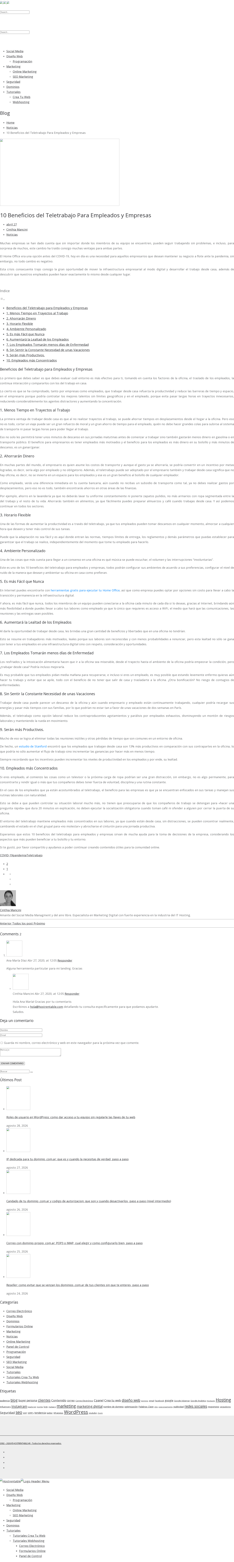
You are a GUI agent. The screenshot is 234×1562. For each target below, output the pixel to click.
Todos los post (23, 923)
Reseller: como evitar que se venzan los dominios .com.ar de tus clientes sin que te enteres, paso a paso (77, 1285)
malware (52, 1407)
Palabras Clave (146, 1406)
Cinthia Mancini (17, 229)
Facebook (159, 1400)
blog (14, 1400)
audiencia (5, 1400)
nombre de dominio (113, 1406)
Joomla (40, 1407)
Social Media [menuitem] (14, 1490)
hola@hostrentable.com (46, 1007)
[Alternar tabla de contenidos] (2, 299)
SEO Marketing (23, 77)
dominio (144, 1401)
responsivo (213, 1406)
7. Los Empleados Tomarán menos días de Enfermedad (47, 345)
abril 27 (11, 224)
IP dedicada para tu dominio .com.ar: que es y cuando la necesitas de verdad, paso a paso (67, 1159)
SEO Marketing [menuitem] (23, 1515)
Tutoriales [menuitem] (13, 1530)
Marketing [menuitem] (13, 1505)
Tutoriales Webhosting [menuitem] (28, 1541)
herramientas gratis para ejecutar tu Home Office (85, 590)
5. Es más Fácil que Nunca (25, 334)
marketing (66, 1406)
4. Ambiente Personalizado (26, 329)
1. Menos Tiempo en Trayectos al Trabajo (37, 313)
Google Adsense (182, 1400)
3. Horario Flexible (19, 324)
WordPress (76, 1412)
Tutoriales (13, 92)
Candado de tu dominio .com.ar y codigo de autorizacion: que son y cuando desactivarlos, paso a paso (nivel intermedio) (88, 1201)
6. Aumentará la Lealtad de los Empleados (37, 339)
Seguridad (13, 82)
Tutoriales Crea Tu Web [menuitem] (29, 1536)
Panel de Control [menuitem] (30, 1556)
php (156, 1407)
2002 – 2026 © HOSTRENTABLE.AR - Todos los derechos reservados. (30, 1443)
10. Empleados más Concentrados (31, 360)
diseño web (131, 1400)
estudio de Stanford (33, 746)
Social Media (14, 51)
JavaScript (32, 1407)
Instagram (19, 1406)
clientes (44, 1400)
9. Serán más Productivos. (25, 355)
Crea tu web (112, 1400)
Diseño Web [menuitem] (14, 1495)
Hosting (223, 1400)
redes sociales (195, 1406)
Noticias (12, 128)
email (151, 1400)
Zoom (100, 1413)
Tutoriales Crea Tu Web (22, 1377)
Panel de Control (17, 1347)
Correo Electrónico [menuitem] (32, 1546)
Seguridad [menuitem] (13, 1520)
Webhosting (21, 102)
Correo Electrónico (19, 1311)
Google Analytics (198, 1400)
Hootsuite (211, 1401)
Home (10, 122)
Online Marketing (25, 71)
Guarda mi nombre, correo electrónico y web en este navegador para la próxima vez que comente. (71, 1043)
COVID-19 (6, 855)
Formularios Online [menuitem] (32, 1551)
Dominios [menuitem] (12, 1525)
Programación (22, 61)
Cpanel (98, 1400)
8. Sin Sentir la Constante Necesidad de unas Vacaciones (48, 350)
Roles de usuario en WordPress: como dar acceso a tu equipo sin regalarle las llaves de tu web (70, 1117)
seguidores (225, 1406)
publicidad (179, 1406)
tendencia (40, 1413)
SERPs (31, 1413)
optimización (131, 1406)
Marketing (13, 66)
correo (71, 1400)
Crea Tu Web (21, 97)
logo (46, 1406)
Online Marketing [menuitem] (25, 1510)
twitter (50, 1413)
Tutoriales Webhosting (22, 1382)
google (169, 1400)
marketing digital (90, 1406)
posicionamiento (166, 1407)
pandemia (19, 855)
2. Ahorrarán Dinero (21, 318)
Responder (64, 960)
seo (19, 1412)
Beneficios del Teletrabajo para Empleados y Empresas (47, 308)
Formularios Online (19, 1326)
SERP (25, 1413)
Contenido (58, 1400)
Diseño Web (14, 56)
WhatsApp (58, 1413)
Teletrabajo (34, 855)
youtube (93, 1413)
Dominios (12, 87)
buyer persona (27, 1400)
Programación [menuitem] (22, 1500)
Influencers (5, 1406)
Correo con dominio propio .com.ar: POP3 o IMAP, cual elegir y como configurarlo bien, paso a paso (74, 1243)
